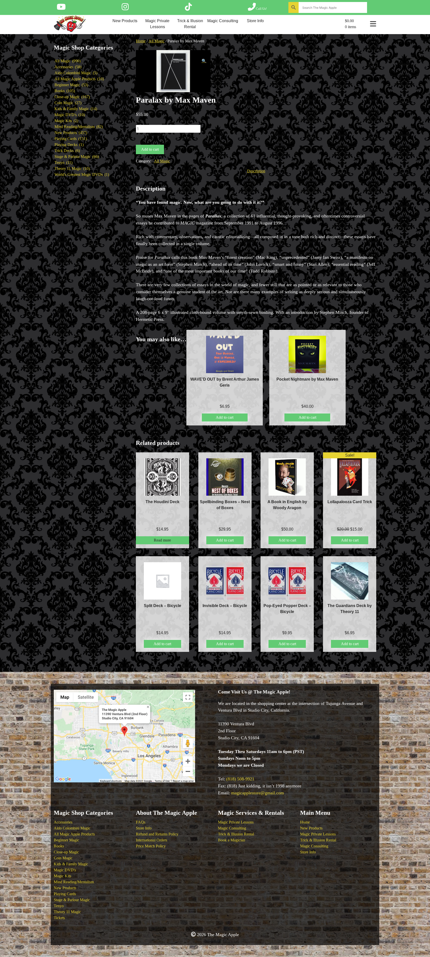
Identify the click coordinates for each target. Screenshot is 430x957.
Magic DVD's (65, 870)
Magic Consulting (222, 21)
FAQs (140, 822)
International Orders (151, 840)
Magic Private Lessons (157, 24)
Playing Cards (65, 894)
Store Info (255, 21)
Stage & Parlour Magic (72, 900)
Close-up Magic (66, 852)
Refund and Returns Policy (157, 834)
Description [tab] (256, 171)
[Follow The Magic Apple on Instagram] (125, 8)
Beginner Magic (66, 840)
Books (59, 846)
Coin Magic (63, 858)
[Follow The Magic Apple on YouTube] (61, 8)
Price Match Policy (151, 846)
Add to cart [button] (224, 417)
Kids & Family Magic (71, 864)
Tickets (59, 918)
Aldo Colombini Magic (72, 828)
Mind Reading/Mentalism (74, 882)
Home (141, 41)
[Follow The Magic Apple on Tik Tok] (188, 8)
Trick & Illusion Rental (190, 24)
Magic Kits (62, 876)
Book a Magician (231, 840)
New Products (124, 21)
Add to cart (150, 149)
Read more (162, 540)
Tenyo (59, 906)
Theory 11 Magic (67, 912)
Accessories (63, 822)
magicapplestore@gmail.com (257, 792)
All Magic (156, 41)
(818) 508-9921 (240, 778)
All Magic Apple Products (74, 834)
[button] (204, 61)
